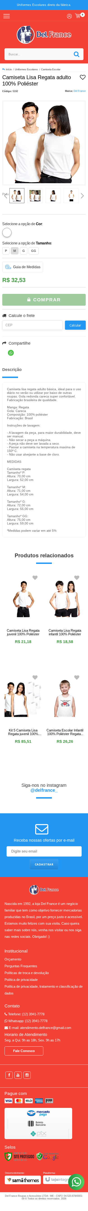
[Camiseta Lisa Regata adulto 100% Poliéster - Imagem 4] (71, 195)
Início (9, 69)
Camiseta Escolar (50, 69)
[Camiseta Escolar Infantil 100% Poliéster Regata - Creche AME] (64, 716)
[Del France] (44, 35)
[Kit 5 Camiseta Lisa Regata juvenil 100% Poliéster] (23, 716)
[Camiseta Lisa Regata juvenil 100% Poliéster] (23, 616)
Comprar (46, 299)
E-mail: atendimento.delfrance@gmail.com (39, 1028)
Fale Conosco (24, 1051)
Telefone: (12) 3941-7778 (25, 1014)
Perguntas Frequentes (21, 966)
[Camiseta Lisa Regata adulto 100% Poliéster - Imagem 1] (16, 195)
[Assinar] (44, 864)
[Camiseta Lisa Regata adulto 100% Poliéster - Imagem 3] (53, 195)
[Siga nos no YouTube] (18, 1075)
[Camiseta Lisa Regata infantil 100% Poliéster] (64, 616)
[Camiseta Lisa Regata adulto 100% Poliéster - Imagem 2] (35, 195)
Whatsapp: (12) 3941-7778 (27, 1021)
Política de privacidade (21, 980)
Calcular (75, 325)
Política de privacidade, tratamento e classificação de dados (44, 989)
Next (82, 194)
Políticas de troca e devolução (27, 973)
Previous (5, 194)
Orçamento (13, 959)
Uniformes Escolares (26, 69)
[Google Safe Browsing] (47, 1156)
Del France (80, 91)
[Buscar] (76, 54)
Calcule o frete (22, 315)
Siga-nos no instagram (44, 788)
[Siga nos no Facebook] (9, 1075)
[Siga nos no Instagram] (27, 1075)
